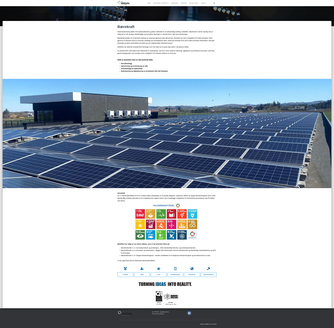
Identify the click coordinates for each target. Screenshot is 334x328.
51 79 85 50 (155, 312)
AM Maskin (184, 3)
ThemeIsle (214, 324)
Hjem (149, 3)
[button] (168, 3)
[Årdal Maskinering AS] (123, 3)
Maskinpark (174, 3)
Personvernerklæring (158, 313)
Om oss (203, 3)
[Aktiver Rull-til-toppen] (330, 324)
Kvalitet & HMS (193, 3)
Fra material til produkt (160, 3)
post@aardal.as (164, 312)
